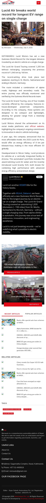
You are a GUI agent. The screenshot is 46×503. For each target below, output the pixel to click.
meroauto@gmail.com (18, 471)
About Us (5, 450)
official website (37, 126)
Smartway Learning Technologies (32, 498)
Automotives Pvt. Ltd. (22, 496)
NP (39, 3)
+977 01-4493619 (17, 467)
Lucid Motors (8, 413)
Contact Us (6, 454)
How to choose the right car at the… (29, 369)
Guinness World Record (12, 409)
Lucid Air (27, 409)
